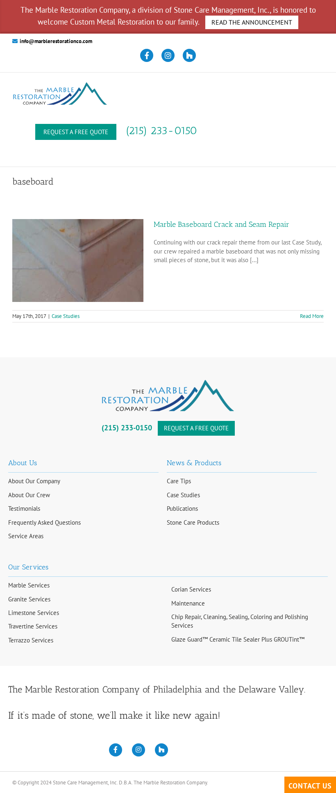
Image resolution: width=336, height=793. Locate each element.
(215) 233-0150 (161, 130)
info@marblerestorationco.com (56, 41)
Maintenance (188, 603)
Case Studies (65, 316)
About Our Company (34, 481)
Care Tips (179, 481)
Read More (312, 316)
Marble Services (29, 585)
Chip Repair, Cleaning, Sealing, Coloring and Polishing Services (239, 621)
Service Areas (25, 536)
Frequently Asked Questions (44, 522)
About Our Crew (29, 495)
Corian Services (191, 589)
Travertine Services (32, 626)
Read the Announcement (251, 22)
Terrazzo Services (30, 640)
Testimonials (24, 508)
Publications (182, 508)
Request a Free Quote (75, 132)
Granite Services (29, 599)
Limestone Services (33, 613)
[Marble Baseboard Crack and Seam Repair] (77, 260)
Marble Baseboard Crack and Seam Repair (221, 224)
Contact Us (310, 786)
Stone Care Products (193, 522)
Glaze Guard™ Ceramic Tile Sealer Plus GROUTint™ (237, 639)
